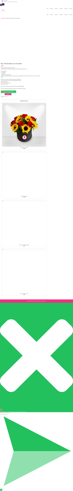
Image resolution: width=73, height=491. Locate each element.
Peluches (70, 8)
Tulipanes (56, 8)
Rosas (47, 8)
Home (2, 18)
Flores (4, 18)
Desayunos (66, 8)
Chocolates (61, 8)
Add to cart (8, 94)
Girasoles (51, 8)
